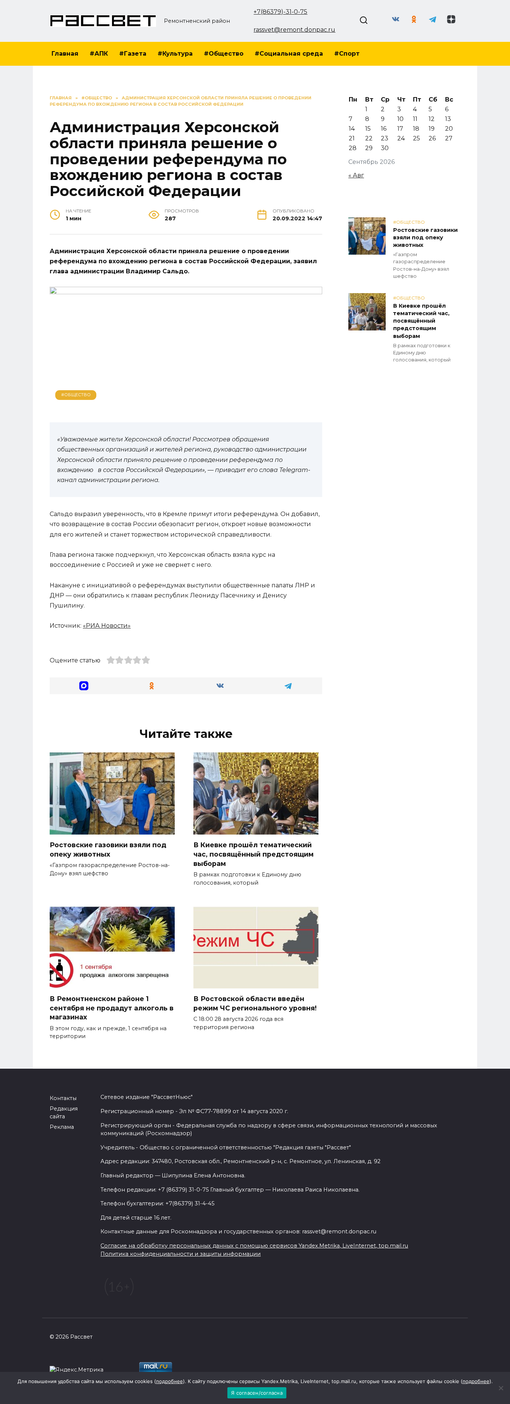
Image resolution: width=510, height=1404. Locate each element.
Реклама (62, 1127)
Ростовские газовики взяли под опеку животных (108, 849)
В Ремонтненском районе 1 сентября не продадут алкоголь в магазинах (112, 1008)
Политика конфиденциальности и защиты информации (180, 1254)
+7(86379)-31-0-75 (280, 11)
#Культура (175, 53)
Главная (65, 53)
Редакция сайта (64, 1112)
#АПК (99, 53)
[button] (84, 685)
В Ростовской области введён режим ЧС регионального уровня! (255, 1003)
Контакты (63, 1098)
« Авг (356, 175)
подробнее (169, 1381)
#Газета (132, 53)
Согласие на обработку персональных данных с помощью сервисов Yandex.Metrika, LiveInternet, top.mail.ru (254, 1245)
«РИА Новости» (107, 625)
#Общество (223, 53)
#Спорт (347, 53)
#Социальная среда (289, 53)
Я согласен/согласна (257, 1393)
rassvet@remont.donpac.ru (294, 29)
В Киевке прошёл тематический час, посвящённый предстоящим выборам (253, 854)
